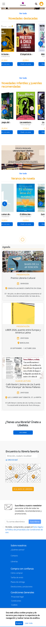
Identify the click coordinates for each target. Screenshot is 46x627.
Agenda (6, 439)
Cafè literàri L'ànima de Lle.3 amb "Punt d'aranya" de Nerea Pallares (23, 577)
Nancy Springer (26, 124)
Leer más (29, 623)
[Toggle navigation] (3, 4)
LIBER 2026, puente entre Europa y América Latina (23, 523)
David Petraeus (10, 349)
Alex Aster (36, 281)
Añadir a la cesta (25, 64)
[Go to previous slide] (4, 43)
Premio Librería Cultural (23, 469)
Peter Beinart (25, 349)
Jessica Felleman (25, 216)
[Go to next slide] (40, 43)
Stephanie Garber (15, 281)
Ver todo (23, 13)
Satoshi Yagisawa (19, 417)
